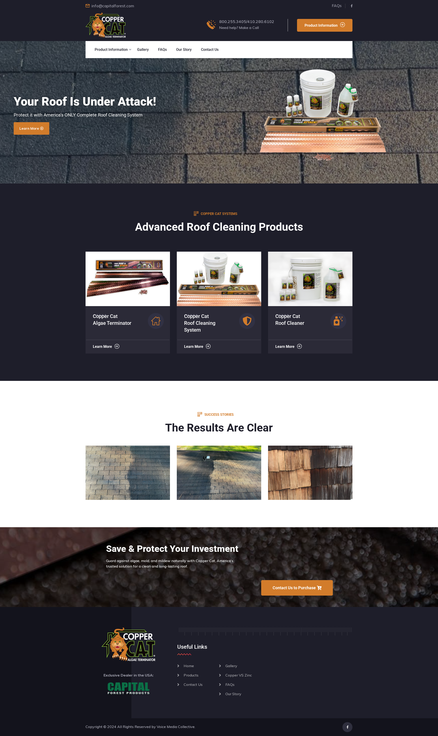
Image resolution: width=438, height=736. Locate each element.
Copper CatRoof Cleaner (198, 319)
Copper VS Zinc (238, 675)
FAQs (337, 5)
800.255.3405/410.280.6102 (246, 21)
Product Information (321, 25)
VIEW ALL (128, 478)
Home (189, 666)
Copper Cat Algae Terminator (294, 319)
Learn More (102, 346)
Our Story (184, 49)
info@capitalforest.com (112, 5)
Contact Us (210, 49)
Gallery (143, 49)
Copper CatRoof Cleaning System (108, 323)
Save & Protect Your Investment (172, 548)
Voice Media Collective (176, 726)
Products (191, 675)
